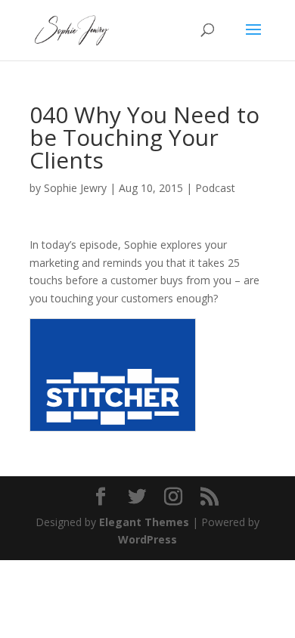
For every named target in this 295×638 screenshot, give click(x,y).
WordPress (147, 539)
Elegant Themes (144, 522)
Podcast (215, 188)
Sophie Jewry (75, 188)
